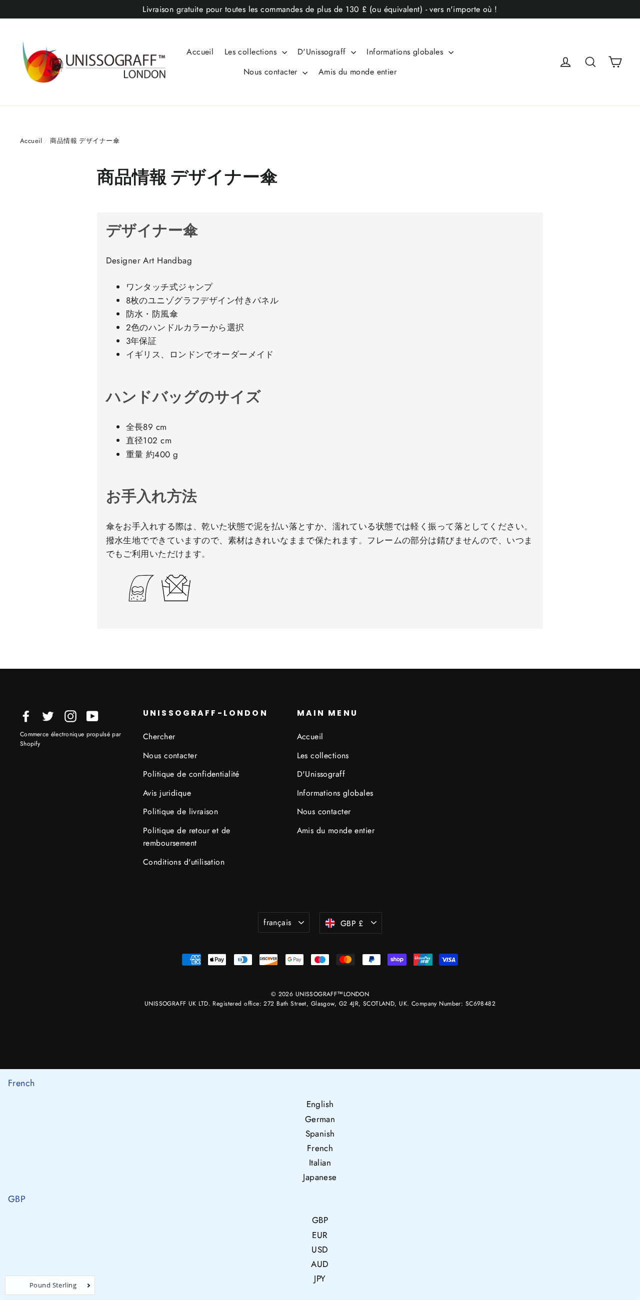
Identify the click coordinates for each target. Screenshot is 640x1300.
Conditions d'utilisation (183, 862)
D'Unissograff (323, 51)
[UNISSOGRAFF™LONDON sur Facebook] (26, 715)
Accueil (200, 51)
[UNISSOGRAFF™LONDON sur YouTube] (92, 715)
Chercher (159, 736)
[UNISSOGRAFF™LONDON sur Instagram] (70, 715)
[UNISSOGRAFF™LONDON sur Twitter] (48, 715)
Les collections (252, 51)
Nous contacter (272, 71)
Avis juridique (167, 793)
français (277, 922)
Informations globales (406, 51)
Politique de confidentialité (191, 774)
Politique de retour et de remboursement (186, 837)
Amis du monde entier (357, 71)
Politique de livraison (180, 811)
